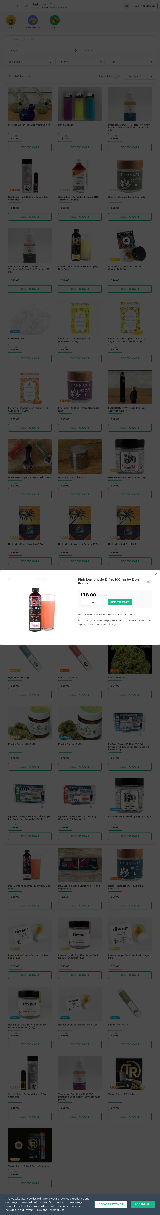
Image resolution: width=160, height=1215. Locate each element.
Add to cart (119, 602)
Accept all (143, 1204)
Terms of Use (56, 1209)
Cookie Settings (111, 1204)
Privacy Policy (33, 1209)
